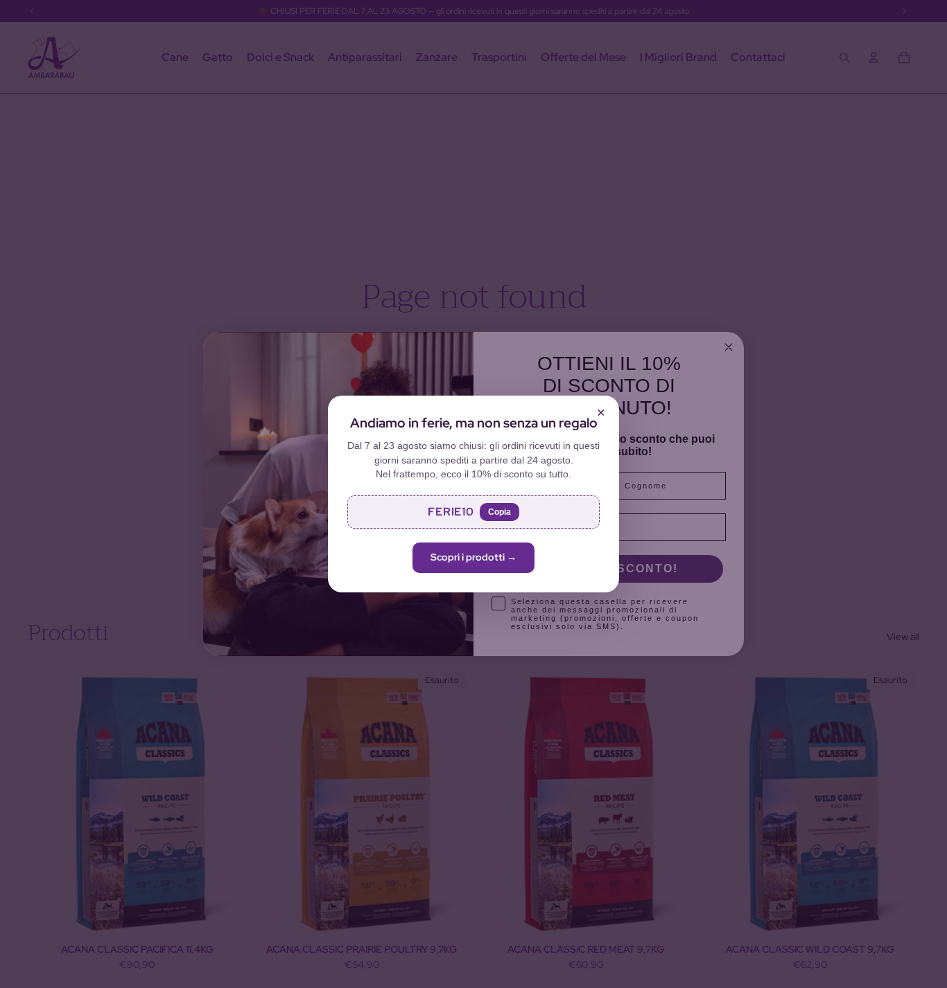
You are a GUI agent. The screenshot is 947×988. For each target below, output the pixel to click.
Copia (499, 512)
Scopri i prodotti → (473, 557)
